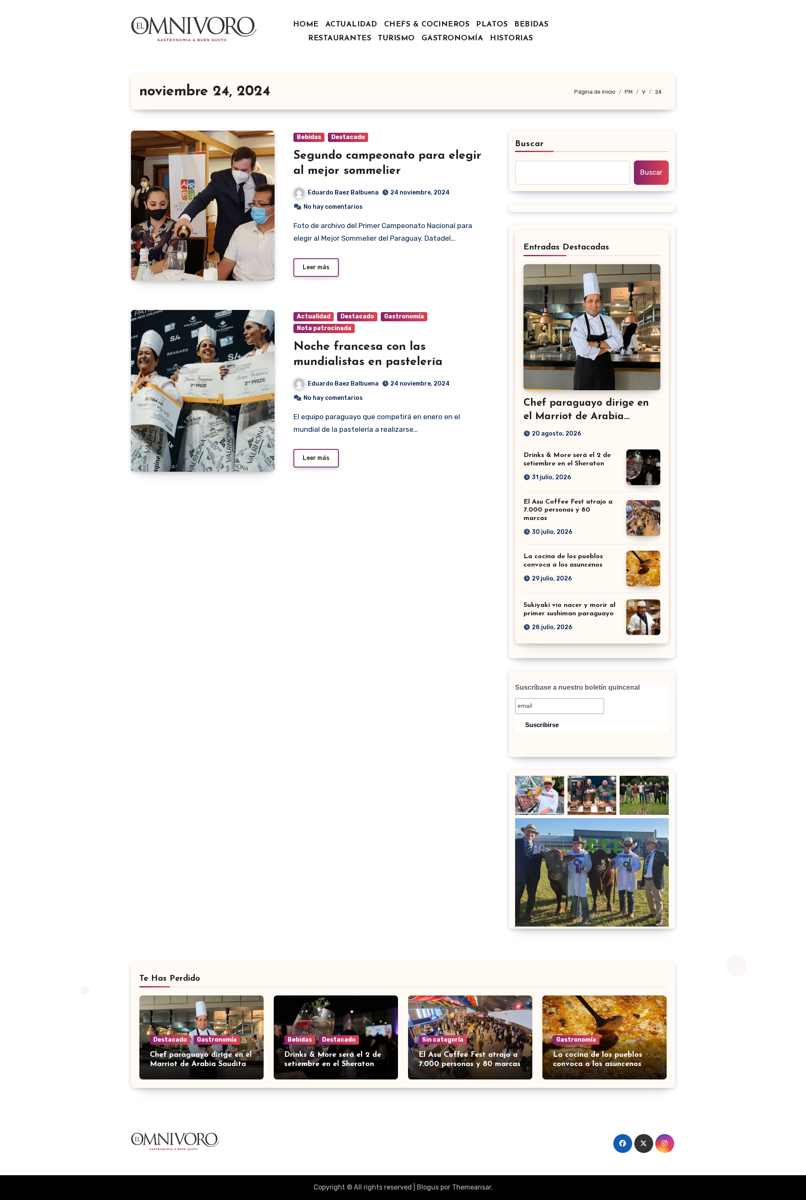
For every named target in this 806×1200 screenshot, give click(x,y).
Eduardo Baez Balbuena (343, 192)
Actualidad (313, 316)
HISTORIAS (511, 38)
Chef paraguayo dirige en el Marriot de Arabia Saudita (586, 416)
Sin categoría (442, 1039)
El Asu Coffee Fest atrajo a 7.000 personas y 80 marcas (567, 510)
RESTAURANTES (339, 38)
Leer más (316, 267)
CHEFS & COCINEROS (427, 25)
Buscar (529, 144)
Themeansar (471, 1187)
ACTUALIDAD (351, 25)
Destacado (348, 137)
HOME (306, 25)
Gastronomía (404, 316)
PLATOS (492, 25)
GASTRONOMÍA (452, 38)
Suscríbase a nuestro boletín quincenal (577, 687)
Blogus (428, 1187)
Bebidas (309, 137)
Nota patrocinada (324, 328)
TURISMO (396, 38)
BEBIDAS (531, 25)
